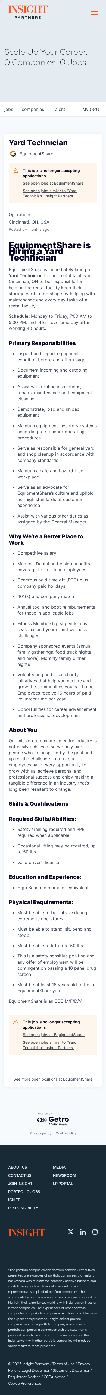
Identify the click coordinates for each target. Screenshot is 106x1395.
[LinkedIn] (83, 1232)
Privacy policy (40, 1133)
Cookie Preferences (25, 1383)
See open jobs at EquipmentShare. (54, 183)
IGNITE (14, 1200)
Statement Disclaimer (71, 1370)
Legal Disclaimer (35, 1370)
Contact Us (19, 1175)
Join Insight (20, 1183)
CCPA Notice (55, 1377)
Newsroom (64, 1175)
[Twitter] (70, 1232)
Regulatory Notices (24, 1377)
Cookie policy (66, 1133)
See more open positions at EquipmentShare (53, 1079)
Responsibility (23, 1208)
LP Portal (63, 1183)
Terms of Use (63, 1364)
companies (33, 109)
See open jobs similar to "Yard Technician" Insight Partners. (50, 193)
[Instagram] (95, 1232)
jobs (8, 109)
